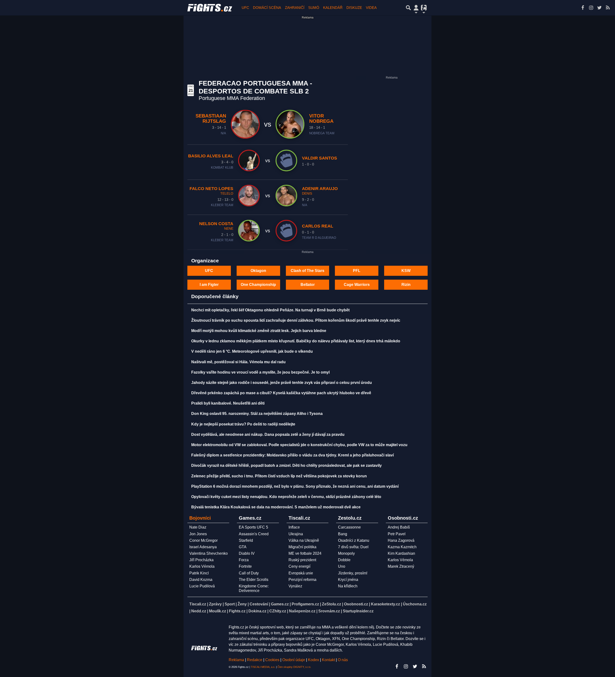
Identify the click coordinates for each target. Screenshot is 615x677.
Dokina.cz (257, 611)
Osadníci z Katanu (353, 540)
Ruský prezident (302, 560)
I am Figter (209, 285)
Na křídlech (347, 586)
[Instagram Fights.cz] (591, 7)
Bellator (308, 285)
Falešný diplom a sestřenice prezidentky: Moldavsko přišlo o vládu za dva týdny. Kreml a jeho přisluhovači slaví (292, 455)
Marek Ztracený (401, 566)
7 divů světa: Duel (353, 547)
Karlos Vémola (202, 566)
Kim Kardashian (401, 553)
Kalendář (333, 8)
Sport (230, 604)
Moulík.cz (217, 611)
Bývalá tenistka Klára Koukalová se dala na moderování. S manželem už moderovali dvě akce (276, 507)
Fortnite (245, 566)
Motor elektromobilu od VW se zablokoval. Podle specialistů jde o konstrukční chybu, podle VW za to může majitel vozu (299, 445)
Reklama (236, 660)
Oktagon (258, 271)
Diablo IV (247, 553)
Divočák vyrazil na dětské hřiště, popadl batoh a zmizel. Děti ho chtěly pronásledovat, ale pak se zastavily (286, 465)
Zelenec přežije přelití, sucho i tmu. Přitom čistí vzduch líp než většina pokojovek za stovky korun (279, 476)
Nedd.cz (198, 611)
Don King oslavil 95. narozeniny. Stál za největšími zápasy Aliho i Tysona (257, 414)
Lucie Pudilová (202, 586)
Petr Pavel (397, 534)
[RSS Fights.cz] (607, 7)
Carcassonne (349, 527)
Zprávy (215, 604)
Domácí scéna (267, 8)
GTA (242, 547)
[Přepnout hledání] (408, 7)
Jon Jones (198, 534)
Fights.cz (237, 611)
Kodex (314, 660)
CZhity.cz (277, 611)
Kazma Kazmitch (402, 547)
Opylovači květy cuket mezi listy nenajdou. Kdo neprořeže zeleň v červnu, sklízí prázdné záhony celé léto (286, 497)
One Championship (258, 285)
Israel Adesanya (203, 547)
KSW (406, 271)
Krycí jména (348, 580)
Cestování (259, 604)
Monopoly (346, 553)
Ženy (242, 604)
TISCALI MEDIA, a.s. (263, 666)
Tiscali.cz (197, 604)
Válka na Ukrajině (304, 540)
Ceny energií (299, 566)
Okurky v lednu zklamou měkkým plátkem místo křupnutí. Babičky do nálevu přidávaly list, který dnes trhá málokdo (295, 341)
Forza (244, 560)
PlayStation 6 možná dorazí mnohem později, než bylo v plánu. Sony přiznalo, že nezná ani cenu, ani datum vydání (295, 486)
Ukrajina (296, 534)
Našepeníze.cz (302, 611)
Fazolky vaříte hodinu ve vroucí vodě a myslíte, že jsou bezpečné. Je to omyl (260, 372)
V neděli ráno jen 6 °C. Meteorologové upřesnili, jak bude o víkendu (252, 351)
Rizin (406, 285)
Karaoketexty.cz (385, 604)
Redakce (254, 660)
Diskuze (354, 8)
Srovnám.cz (329, 611)
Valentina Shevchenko (208, 553)
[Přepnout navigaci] (416, 7)
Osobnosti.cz (356, 604)
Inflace (294, 527)
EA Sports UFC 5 (253, 527)
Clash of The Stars (307, 271)
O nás (343, 660)
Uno (341, 566)
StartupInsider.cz (358, 611)
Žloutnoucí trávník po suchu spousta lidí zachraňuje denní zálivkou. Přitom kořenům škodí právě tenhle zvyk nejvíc (295, 320)
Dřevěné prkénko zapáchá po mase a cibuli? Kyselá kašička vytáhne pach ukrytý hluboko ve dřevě (281, 393)
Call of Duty (249, 573)
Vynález (295, 586)
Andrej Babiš (399, 527)
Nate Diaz (197, 527)
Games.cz (280, 604)
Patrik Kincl (199, 573)
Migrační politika (302, 547)
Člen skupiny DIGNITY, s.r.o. (294, 666)
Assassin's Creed (254, 534)
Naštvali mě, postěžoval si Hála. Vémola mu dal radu (238, 362)
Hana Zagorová (401, 540)
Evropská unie (301, 573)
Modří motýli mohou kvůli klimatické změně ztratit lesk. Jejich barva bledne (258, 331)
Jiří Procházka (201, 560)
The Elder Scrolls (253, 580)
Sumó (313, 8)
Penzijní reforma (302, 580)
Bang (342, 534)
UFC (245, 8)
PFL (356, 271)
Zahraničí (294, 8)
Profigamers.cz (305, 604)
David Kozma (200, 580)
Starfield (246, 540)
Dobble (344, 560)
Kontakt (329, 660)
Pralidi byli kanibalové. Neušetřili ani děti (227, 403)
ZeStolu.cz (331, 604)
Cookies (272, 660)
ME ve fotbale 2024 (305, 553)
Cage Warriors (357, 285)
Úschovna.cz (415, 604)
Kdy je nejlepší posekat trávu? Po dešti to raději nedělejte (243, 424)
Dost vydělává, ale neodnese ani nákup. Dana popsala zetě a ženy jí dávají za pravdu (267, 434)
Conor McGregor (203, 540)
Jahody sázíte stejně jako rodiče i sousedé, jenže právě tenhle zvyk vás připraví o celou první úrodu (281, 383)
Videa (371, 8)
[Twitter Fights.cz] (599, 7)
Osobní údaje (293, 660)
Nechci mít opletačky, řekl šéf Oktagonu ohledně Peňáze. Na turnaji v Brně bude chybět (270, 310)
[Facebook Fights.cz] (582, 7)
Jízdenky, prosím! (352, 573)
